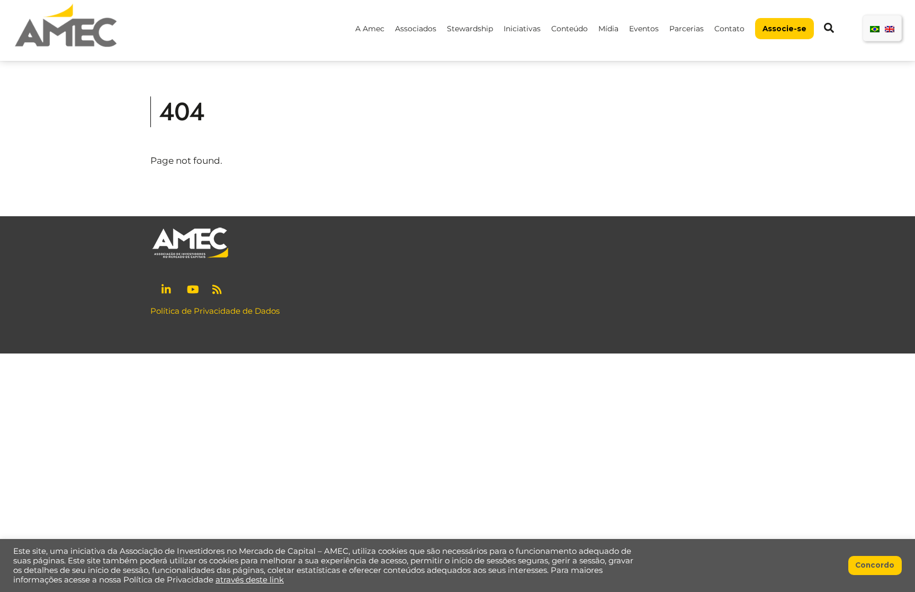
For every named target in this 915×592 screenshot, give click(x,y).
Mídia (608, 28)
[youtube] (192, 288)
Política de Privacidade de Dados (215, 311)
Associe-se (784, 28)
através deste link (250, 580)
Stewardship (470, 28)
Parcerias (686, 28)
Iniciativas (522, 28)
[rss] (218, 288)
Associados (415, 28)
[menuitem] (874, 28)
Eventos (644, 28)
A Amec (369, 28)
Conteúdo (569, 28)
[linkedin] (167, 288)
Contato (729, 28)
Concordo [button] (874, 565)
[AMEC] (65, 48)
